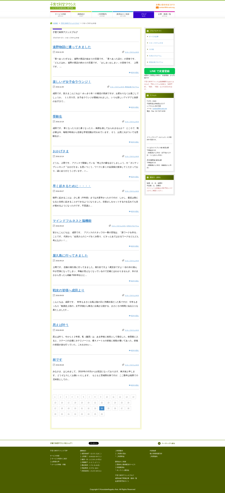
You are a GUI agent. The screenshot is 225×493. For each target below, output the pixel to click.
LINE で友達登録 (160, 71)
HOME (55, 23)
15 (55, 402)
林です (57, 359)
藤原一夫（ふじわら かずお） (92, 459)
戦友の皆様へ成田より (69, 290)
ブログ (143, 14)
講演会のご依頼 (123, 14)
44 (88, 414)
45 (95, 414)
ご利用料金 (120, 456)
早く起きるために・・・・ (72, 186)
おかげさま (61, 151)
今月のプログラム (132, 226)
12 (120, 397)
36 (115, 408)
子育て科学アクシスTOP (58, 451)
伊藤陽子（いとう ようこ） (91, 462)
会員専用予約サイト (122, 481)
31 (82, 408)
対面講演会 (120, 467)
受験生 (57, 116)
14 (133, 397)
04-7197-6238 (160, 111)
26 (128, 402)
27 (55, 408)
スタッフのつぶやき (132, 52)
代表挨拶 (153, 451)
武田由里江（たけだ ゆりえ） (92, 471)
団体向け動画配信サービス (126, 464)
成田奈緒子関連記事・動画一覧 (126, 478)
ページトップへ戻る (166, 443)
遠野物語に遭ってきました (72, 47)
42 (75, 414)
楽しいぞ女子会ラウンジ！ (72, 81)
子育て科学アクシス (63, 6)
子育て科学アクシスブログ (70, 23)
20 (88, 402)
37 (122, 408)
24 (115, 402)
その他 (151, 49)
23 (108, 402)
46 (102, 414)
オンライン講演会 (123, 470)
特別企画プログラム (132, 87)
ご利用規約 (154, 456)
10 (107, 397)
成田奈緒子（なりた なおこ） (92, 453)
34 (102, 408)
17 (69, 402)
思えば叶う (61, 325)
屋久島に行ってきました (70, 255)
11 (113, 397)
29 (69, 408)
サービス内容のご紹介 (59, 459)
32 (88, 408)
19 (82, 402)
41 (69, 414)
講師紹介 (81, 14)
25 (122, 402)
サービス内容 (60, 14)
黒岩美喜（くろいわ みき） (91, 465)
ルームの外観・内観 (59, 464)
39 (55, 414)
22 (102, 402)
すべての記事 (153, 36)
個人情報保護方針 (156, 453)
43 (82, 414)
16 (62, 402)
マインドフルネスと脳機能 (72, 220)
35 (108, 408)
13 (127, 397)
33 (95, 408)
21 (95, 402)
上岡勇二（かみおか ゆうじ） (92, 456)
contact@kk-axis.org (160, 108)
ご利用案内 (102, 14)
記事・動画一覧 (164, 14)
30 (75, 408)
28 (62, 408)
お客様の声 (55, 462)
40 (62, 414)
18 (75, 402)
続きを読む (135, 72)
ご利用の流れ (121, 453)
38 (128, 408)
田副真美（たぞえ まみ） (90, 468)
